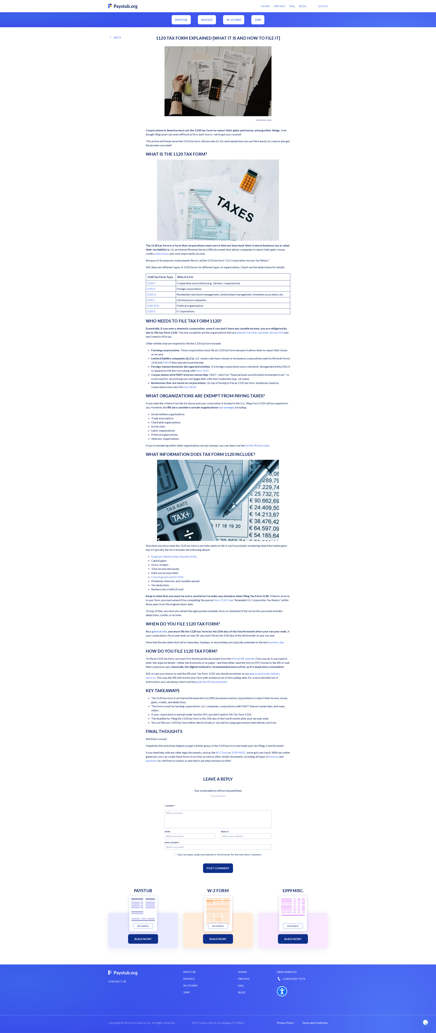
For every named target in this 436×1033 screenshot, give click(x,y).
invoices (274, 756)
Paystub (181, 19)
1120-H (151, 294)
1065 (166, 362)
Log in (323, 6)
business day (276, 642)
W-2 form (234, 19)
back (117, 37)
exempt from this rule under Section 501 (260, 332)
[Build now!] (143, 909)
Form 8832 (189, 387)
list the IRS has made (257, 445)
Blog (302, 6)
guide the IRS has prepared (211, 681)
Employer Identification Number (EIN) (174, 556)
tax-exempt (226, 407)
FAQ (292, 6)
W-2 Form (222, 752)
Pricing (279, 6)
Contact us (117, 981)
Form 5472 (202, 370)
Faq (241, 985)
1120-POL (153, 305)
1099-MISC (238, 752)
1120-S (151, 311)
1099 (258, 19)
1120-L (151, 300)
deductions (161, 253)
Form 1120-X (222, 600)
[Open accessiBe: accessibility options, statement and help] (282, 991)
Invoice (207, 19)
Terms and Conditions (315, 1022)
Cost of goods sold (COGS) (167, 577)
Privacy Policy (285, 1022)
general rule (159, 631)
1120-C (151, 283)
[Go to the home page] (123, 5)
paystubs (151, 760)
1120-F (151, 288)
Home (265, 6)
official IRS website (242, 658)
